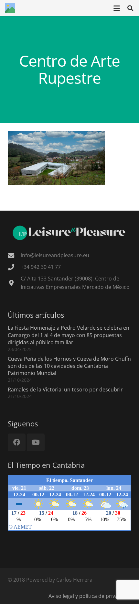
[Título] (10, 8)
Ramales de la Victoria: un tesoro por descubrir (65, 389)
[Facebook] (17, 442)
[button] (116, 8)
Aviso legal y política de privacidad (89, 595)
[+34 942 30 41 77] (14, 267)
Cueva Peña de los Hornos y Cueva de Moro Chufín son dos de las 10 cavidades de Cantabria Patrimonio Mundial (69, 366)
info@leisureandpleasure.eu (55, 255)
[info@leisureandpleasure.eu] (14, 255)
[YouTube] (36, 442)
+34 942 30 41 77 (41, 266)
